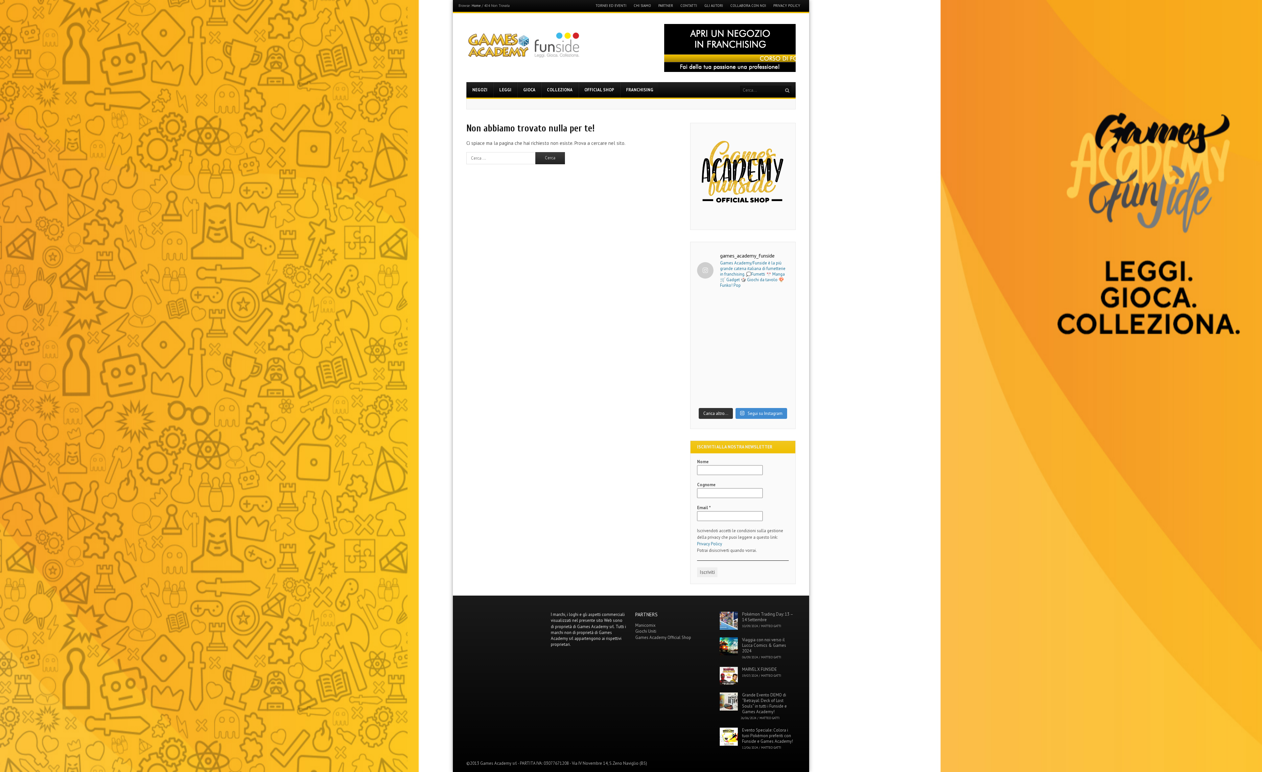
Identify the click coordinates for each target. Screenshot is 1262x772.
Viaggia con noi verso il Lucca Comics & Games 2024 (764, 645)
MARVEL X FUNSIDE (759, 669)
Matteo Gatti (771, 626)
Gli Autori (713, 6)
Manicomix (645, 625)
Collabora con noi (748, 6)
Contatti (688, 6)
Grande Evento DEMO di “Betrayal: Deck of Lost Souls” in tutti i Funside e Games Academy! (764, 703)
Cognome (706, 485)
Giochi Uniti (645, 631)
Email (704, 508)
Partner (665, 6)
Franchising (639, 90)
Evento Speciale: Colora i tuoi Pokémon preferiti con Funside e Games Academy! (767, 735)
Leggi (505, 90)
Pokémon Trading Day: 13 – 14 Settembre (767, 617)
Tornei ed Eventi (611, 6)
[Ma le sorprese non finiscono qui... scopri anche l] (743, 322)
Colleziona (560, 90)
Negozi (479, 90)
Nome (703, 462)
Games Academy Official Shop (663, 637)
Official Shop (599, 90)
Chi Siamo (642, 6)
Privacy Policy (786, 6)
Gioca (529, 90)
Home (476, 5)
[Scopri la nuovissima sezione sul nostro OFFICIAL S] (743, 376)
